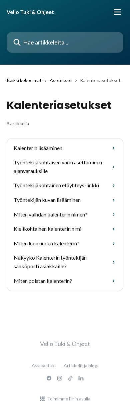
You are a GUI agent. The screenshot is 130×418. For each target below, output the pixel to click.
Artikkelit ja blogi (81, 365)
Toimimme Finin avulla (68, 398)
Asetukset (61, 80)
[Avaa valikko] (117, 12)
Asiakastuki (44, 365)
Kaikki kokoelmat (24, 80)
